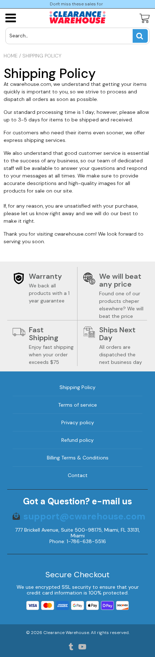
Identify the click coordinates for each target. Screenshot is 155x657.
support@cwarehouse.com (84, 517)
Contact (78, 475)
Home (11, 55)
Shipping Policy (77, 387)
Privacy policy (77, 422)
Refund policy (77, 440)
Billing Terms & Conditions (77, 457)
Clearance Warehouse (66, 632)
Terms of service (77, 405)
